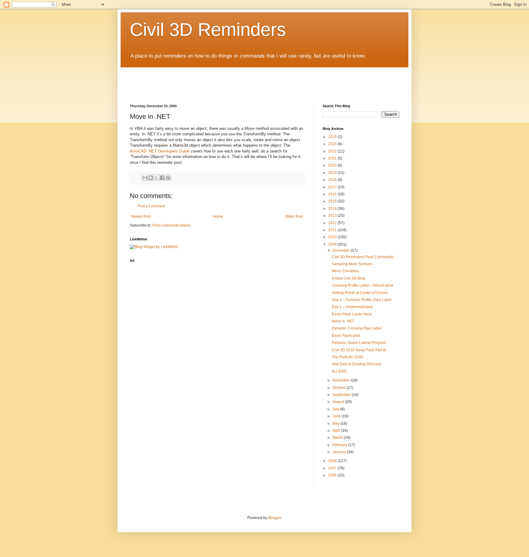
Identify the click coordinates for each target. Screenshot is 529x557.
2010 (333, 237)
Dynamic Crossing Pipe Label (356, 328)
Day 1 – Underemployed (352, 307)
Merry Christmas (345, 271)
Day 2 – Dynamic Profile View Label (362, 300)
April (336, 430)
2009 (333, 244)
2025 (333, 137)
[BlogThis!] (151, 178)
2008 (333, 461)
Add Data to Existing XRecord (356, 364)
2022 (333, 151)
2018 (333, 180)
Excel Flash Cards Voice (352, 314)
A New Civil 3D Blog (348, 278)
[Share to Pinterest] (168, 178)
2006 (333, 475)
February (340, 445)
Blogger (274, 518)
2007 (333, 468)
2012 (333, 223)
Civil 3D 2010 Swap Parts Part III (359, 350)
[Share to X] (156, 178)
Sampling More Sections (352, 264)
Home (218, 216)
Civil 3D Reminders (208, 29)
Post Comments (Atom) (171, 225)
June (337, 416)
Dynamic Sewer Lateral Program (359, 343)
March (338, 437)
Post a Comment (151, 206)
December (341, 250)
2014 (333, 208)
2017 (333, 187)
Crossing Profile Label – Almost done (362, 285)
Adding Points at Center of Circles (360, 293)
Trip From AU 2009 (347, 357)
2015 (333, 201)
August (338, 402)
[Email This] (145, 178)
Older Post (294, 216)
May (336, 423)
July (336, 409)
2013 (333, 215)
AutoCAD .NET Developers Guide (159, 151)
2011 (333, 230)
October (339, 388)
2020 (333, 165)
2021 (333, 158)
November (341, 380)
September (342, 395)
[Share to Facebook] (162, 178)
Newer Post (141, 216)
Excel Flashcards (346, 335)
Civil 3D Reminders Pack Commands (363, 257)
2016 (333, 194)
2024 (333, 144)
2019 (333, 173)
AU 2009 (339, 371)
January (339, 452)
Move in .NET (343, 321)
